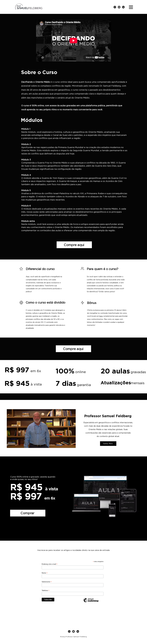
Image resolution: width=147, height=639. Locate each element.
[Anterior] (12, 499)
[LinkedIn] (123, 7)
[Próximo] (134, 499)
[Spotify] (119, 7)
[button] (131, 7)
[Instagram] (115, 7)
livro (101, 316)
